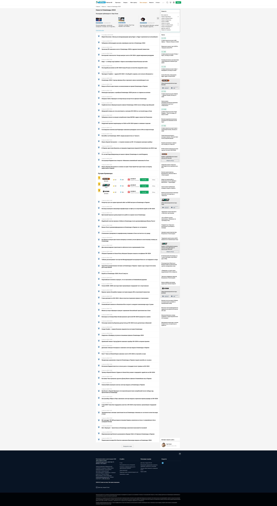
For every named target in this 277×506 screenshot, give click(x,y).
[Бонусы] (173, 2)
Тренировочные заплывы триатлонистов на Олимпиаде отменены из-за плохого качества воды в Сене (130, 413)
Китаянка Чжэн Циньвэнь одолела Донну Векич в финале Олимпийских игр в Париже (127, 378)
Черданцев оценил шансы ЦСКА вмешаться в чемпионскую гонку (169, 239)
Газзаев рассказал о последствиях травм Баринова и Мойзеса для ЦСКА (170, 61)
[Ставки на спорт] (101, 3)
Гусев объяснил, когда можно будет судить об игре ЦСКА (168, 75)
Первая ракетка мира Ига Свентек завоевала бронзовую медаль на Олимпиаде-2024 (127, 440)
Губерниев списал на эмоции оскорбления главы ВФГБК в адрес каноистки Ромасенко (127, 117)
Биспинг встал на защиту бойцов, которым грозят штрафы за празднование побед (169, 302)
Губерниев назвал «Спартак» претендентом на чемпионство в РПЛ (169, 166)
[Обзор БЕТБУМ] (165, 288)
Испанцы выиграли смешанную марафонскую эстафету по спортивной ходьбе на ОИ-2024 (128, 208)
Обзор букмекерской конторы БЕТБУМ (169, 292)
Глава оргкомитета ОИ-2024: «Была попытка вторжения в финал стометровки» (125, 298)
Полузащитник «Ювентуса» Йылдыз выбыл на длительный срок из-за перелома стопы (169, 265)
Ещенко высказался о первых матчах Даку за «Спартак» (168, 143)
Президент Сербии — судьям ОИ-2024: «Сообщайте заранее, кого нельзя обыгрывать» (127, 74)
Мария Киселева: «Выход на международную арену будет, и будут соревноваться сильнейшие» (130, 37)
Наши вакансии (123, 470)
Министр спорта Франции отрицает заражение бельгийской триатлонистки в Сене (126, 310)
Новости (151, 2)
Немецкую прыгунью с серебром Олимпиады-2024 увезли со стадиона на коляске (126, 92)
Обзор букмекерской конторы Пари (169, 203)
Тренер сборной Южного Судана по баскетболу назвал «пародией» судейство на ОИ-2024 (128, 372)
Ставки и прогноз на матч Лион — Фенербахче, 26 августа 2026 (169, 69)
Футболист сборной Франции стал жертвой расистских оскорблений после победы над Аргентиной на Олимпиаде (127, 391)
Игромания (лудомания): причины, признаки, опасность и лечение (149, 465)
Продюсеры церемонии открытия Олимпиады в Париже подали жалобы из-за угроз (126, 360)
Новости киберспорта (167, 25)
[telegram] (180, 453)
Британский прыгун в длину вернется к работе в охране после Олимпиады (123, 215)
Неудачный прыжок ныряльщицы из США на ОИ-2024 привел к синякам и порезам (126, 123)
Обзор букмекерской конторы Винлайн (169, 84)
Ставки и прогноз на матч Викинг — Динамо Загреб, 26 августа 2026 (169, 95)
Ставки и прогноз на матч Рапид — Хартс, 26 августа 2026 (170, 54)
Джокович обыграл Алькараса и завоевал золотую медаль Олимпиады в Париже (125, 347)
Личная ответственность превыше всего (149, 469)
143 (122, 185)
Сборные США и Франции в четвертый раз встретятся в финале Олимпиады (124, 98)
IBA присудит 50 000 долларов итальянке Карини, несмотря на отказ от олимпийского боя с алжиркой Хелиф (129, 420)
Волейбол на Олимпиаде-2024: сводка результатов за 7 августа (120, 135)
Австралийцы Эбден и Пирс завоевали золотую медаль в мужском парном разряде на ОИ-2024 (130, 398)
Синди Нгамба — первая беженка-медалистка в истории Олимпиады (122, 329)
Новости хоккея (165, 23)
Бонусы (125, 2)
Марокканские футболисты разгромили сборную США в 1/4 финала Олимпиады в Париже (128, 434)
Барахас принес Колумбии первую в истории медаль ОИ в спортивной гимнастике (126, 292)
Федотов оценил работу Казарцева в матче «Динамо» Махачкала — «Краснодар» (168, 181)
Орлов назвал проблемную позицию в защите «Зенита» (168, 187)
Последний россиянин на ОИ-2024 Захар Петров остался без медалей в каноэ (125, 67)
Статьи (157, 2)
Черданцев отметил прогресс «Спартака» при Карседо (168, 212)
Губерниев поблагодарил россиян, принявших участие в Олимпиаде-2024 (123, 43)
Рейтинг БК (109, 2)
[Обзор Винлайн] (165, 80)
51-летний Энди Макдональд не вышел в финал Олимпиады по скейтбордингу (125, 154)
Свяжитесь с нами (124, 474)
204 (122, 179)
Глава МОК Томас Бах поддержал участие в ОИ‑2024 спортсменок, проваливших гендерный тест (129, 405)
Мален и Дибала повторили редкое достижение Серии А (168, 283)
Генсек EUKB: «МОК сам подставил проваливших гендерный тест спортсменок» (125, 286)
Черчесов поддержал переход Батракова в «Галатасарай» (169, 277)
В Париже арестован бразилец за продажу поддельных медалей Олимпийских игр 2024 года (129, 148)
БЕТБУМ (106, 193)
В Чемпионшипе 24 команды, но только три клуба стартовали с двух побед (169, 257)
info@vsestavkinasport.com (102, 477)
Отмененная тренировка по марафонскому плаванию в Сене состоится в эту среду (126, 233)
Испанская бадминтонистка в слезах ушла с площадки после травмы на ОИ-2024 (125, 366)
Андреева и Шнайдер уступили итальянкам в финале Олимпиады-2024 (123, 335)
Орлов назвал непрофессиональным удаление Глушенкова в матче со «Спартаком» (169, 103)
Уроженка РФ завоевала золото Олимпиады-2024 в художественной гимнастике (125, 49)
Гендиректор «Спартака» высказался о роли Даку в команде (167, 226)
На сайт (144, 179)
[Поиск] (167, 2)
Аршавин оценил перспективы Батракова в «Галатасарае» (169, 233)
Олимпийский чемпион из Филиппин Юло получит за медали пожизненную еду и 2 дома (127, 304)
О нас (121, 462)
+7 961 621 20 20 (105, 478)
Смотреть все (100, 30)
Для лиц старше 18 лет (146, 462)
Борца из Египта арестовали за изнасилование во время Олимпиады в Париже (125, 86)
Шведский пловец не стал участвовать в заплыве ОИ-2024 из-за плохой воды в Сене (127, 111)
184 (122, 192)
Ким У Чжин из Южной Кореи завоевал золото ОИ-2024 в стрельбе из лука (124, 354)
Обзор (153, 179)
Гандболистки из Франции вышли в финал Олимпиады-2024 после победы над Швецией (128, 105)
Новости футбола (166, 16)
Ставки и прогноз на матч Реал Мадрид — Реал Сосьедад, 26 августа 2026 (169, 113)
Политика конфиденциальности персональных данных (127, 467)
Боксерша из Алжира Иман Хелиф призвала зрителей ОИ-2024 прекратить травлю (126, 316)
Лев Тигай (168, 444)
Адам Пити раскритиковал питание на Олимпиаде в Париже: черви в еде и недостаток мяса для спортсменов (129, 266)
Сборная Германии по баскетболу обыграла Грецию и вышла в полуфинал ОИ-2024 (126, 253)
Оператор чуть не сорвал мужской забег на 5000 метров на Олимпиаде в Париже (126, 202)
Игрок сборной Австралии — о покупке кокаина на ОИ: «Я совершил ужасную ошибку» (127, 142)
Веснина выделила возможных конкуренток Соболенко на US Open (169, 120)
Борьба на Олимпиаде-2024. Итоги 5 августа (115, 273)
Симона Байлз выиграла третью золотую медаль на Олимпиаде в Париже (123, 384)
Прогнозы (117, 2)
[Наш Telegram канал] (170, 2)
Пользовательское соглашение (127, 464)
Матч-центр (133, 2)
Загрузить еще (127, 446)
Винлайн (106, 181)
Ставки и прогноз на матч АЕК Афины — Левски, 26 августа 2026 (170, 41)
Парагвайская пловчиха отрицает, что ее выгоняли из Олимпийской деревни (124, 279)
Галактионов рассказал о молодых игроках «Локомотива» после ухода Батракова (169, 137)
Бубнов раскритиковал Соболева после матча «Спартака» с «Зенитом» (169, 194)
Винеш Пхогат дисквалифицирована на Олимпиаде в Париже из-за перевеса (124, 227)
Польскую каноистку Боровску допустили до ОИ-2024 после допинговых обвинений (126, 323)
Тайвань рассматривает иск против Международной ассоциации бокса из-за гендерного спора (130, 259)
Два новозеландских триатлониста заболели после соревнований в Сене (123, 247)
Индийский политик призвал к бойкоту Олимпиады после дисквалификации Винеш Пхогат (128, 221)
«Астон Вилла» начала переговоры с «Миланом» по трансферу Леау (168, 219)
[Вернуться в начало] (272, 500)
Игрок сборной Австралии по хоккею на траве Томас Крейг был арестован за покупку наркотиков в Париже (127, 167)
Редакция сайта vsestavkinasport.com (129, 472)
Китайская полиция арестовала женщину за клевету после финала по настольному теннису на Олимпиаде (129, 240)
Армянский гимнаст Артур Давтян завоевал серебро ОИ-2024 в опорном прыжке (125, 341)
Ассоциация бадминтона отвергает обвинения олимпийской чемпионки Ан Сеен (125, 160)
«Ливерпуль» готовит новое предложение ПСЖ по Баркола (169, 271)
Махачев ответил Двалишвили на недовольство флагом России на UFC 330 (169, 309)
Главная (98, 6)
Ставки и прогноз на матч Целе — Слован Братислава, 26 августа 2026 (169, 129)
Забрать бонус (170, 160)
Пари (106, 187)
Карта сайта (144, 471)
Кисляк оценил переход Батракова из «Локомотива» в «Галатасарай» (169, 173)
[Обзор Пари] (165, 200)
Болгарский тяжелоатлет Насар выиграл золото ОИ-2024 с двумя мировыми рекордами (128, 55)
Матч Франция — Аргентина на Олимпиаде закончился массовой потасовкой (124, 428)
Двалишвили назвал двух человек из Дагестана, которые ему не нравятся (169, 324)
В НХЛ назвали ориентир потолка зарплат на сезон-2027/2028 (169, 149)
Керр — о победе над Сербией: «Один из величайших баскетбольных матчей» (125, 61)
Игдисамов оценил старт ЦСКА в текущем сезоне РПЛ (169, 47)
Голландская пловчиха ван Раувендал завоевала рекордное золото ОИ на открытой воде (128, 129)
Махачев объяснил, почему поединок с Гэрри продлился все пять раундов (169, 316)
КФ (163, 38)
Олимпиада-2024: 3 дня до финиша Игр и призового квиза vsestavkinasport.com (125, 80)
